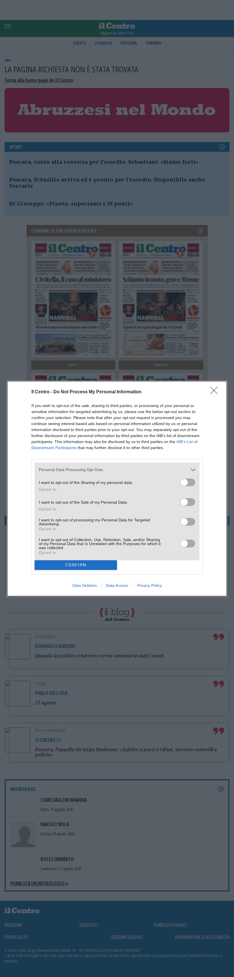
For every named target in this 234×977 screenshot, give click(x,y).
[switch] (187, 482)
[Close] (215, 392)
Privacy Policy (149, 585)
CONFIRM (75, 565)
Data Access (117, 585)
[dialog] (117, 488)
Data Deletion (84, 585)
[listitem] (117, 470)
